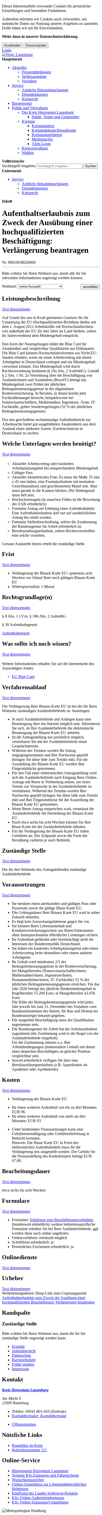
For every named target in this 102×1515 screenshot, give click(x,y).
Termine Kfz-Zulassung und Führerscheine (45, 1475)
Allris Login (41, 144)
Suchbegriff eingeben (18, 166)
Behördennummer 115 (29, 1450)
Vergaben (29, 81)
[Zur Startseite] (17, 54)
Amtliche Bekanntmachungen (45, 90)
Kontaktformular (39, 1416)
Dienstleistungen (35, 94)
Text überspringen (16, 309)
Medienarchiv (42, 139)
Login (6, 50)
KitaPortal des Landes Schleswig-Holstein (45, 1493)
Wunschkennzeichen (28, 1480)
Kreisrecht (30, 99)
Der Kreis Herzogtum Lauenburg (48, 112)
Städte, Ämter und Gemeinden (55, 117)
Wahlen (28, 153)
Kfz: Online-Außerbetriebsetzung (38, 1498)
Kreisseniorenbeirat (47, 135)
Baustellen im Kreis (27, 1445)
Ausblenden (12, 45)
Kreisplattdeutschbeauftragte (54, 130)
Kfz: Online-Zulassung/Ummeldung (40, 1502)
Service (18, 85)
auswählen (90, 287)
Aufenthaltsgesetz (16, 633)
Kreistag (28, 121)
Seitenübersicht (24, 1351)
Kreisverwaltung (35, 148)
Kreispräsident (43, 126)
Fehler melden (23, 1364)
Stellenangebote (34, 76)
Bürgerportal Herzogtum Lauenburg (40, 1471)
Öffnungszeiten (24, 1424)
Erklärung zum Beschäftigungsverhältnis (61, 1220)
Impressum (20, 1369)
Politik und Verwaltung (30, 108)
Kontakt (18, 1346)
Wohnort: (9, 286)
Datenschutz (21, 1355)
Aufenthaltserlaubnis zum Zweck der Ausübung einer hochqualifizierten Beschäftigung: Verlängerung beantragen (48, 1300)
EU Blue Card (23, 677)
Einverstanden (36, 45)
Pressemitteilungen (36, 72)
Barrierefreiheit (23, 1360)
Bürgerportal (22, 103)
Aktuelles (19, 67)
